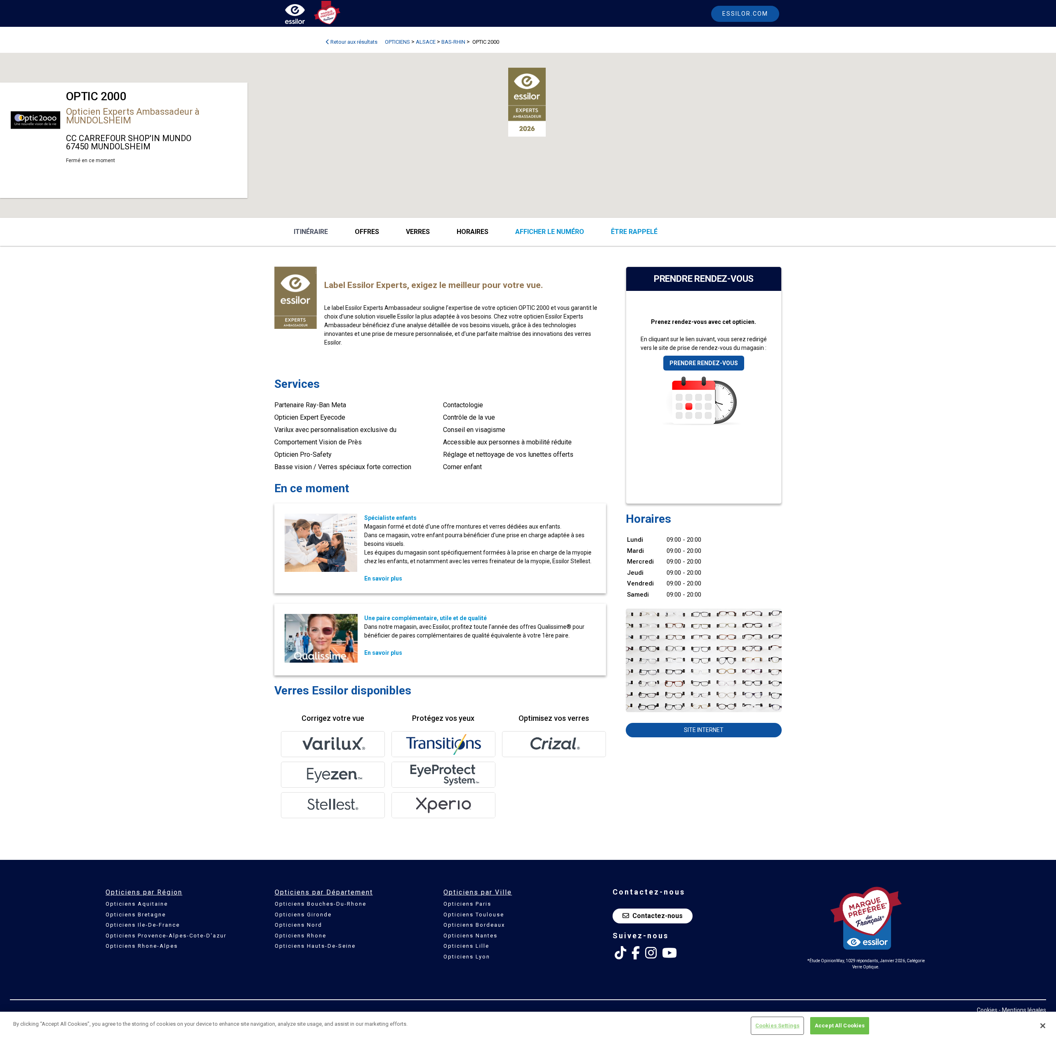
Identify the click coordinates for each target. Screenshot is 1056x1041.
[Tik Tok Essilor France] (620, 953)
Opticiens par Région (144, 892)
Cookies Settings (777, 1025)
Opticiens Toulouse (473, 914)
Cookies (987, 1010)
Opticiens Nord (298, 925)
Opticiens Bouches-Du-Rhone (320, 904)
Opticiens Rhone (300, 935)
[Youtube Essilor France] (669, 953)
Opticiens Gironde (303, 914)
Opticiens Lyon (466, 957)
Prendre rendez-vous (703, 363)
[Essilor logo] (303, 15)
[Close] (1043, 1026)
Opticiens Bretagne (136, 914)
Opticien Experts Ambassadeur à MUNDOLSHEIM (133, 115)
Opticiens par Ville (477, 892)
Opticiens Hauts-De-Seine (315, 946)
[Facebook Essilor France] (635, 953)
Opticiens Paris (467, 904)
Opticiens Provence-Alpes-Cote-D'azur (166, 935)
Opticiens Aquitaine (137, 904)
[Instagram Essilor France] (651, 953)
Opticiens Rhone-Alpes (142, 946)
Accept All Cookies (840, 1025)
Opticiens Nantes (470, 935)
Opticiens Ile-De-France (143, 925)
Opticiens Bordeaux (474, 925)
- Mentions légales (1022, 1010)
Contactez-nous (657, 916)
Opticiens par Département (324, 892)
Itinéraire (311, 232)
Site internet (704, 730)
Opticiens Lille (466, 946)
